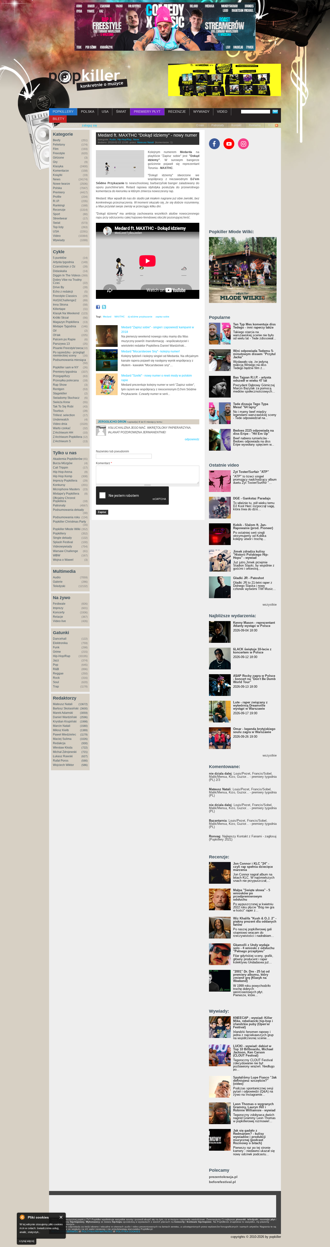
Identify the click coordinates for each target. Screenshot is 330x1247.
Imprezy (58, 608)
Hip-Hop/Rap (61, 656)
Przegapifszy (61, 376)
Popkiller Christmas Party (69, 521)
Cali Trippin (60, 467)
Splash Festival (63, 542)
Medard (107, 316)
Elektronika (60, 643)
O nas (200, 125)
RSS (271, 125)
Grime (57, 651)
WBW (56, 555)
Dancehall (59, 638)
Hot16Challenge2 (64, 300)
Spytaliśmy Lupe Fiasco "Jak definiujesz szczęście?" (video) (255, 1081)
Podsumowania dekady (68, 509)
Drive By (58, 287)
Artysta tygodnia (63, 262)
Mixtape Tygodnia (64, 326)
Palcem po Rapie (64, 339)
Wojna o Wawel (63, 559)
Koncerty (59, 612)
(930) (84, 743)
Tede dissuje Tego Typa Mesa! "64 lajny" (250, 405)
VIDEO (222, 111)
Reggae (58, 673)
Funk (56, 647)
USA (105, 111)
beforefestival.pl (222, 1182)
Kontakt (236, 125)
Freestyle (59, 153)
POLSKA (87, 111)
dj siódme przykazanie (140, 316)
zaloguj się (89, 125)
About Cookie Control (22, 1217)
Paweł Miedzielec (64, 734)
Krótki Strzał (61, 317)
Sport (56, 214)
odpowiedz (192, 439)
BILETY (58, 119)
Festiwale (59, 603)
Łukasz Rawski (63, 756)
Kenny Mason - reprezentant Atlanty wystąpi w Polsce (254, 624)
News (56, 179)
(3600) (84, 708)
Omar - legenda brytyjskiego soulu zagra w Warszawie (254, 730)
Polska (57, 188)
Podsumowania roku (66, 517)
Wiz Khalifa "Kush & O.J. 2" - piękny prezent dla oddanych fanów (254, 921)
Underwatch (61, 419)
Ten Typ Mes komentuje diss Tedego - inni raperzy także (254, 325)
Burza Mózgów (62, 463)
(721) (84, 751)
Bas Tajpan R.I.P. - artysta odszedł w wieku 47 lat (252, 379)
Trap (56, 686)
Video (57, 236)
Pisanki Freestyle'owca (68, 348)
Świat (56, 222)
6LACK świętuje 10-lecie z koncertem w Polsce (252, 650)
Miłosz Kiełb (61, 730)
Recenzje (59, 209)
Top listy (58, 227)
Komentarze (61, 170)
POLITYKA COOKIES (128, 1231)
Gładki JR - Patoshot (248, 578)
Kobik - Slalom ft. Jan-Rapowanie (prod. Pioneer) (253, 526)
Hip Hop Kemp (62, 476)
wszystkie (270, 604)
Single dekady (62, 537)
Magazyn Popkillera (66, 322)
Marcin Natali (61, 726)
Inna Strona (60, 304)
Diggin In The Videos (66, 275)
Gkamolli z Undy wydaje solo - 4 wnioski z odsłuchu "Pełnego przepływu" (253, 948)
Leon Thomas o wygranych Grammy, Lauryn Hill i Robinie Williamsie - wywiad (254, 1107)
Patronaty (217, 125)
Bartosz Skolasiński (66, 708)
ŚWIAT (121, 111)
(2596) (84, 717)
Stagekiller (60, 393)
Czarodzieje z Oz (64, 266)
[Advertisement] (152, 407)
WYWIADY (201, 111)
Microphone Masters (66, 489)
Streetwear (60, 218)
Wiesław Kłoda (62, 747)
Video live (59, 621)
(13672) (83, 704)
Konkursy (59, 485)
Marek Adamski (63, 713)
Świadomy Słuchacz (66, 397)
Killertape (59, 309)
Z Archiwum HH (63, 432)
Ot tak (56, 335)
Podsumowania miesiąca (69, 360)
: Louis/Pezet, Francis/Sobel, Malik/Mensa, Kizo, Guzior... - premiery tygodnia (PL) (243, 792)
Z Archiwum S (62, 441)
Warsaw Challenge (65, 551)
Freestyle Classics (65, 296)
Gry (55, 162)
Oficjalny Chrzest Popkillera (64, 499)
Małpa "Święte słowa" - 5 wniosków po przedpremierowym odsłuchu (251, 894)
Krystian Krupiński (65, 721)
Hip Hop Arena (62, 472)
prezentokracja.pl (223, 1176)
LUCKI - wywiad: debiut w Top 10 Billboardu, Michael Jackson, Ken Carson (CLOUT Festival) (253, 1050)
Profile (57, 196)
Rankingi (59, 205)
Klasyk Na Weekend (66, 313)
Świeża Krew (61, 402)
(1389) (84, 730)
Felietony (59, 144)
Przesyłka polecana (66, 380)
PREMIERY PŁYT (147, 111)
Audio (57, 577)
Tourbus (58, 411)
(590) (84, 760)
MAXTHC (120, 316)
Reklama (255, 125)
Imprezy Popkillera (65, 480)
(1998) (84, 721)
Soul (56, 682)
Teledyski (59, 586)
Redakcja (59, 743)
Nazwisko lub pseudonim (112, 451)
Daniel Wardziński (65, 717)
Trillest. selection (64, 415)
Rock (56, 678)
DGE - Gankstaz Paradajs (252, 498)
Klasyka (58, 166)
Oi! (55, 330)
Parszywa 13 (61, 343)
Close (61, 1217)
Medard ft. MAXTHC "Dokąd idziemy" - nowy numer (147, 135)
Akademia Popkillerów (67, 459)
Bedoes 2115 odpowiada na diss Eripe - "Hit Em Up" (253, 432)
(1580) (84, 725)
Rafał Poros (60, 760)
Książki (57, 175)
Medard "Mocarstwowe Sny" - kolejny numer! (150, 351)
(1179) (84, 734)
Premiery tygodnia (65, 371)
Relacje (58, 616)
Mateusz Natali (62, 704)
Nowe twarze (61, 183)
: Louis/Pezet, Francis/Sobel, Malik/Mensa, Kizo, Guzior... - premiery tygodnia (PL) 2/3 (243, 777)
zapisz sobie (162, 316)
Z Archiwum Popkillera (67, 437)
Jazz (56, 660)
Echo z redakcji (63, 291)
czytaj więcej (26, 1241)
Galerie (58, 581)
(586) (84, 765)
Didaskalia (60, 271)
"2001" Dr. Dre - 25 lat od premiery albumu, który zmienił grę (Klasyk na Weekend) (251, 976)
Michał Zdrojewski (65, 752)
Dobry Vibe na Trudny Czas (67, 281)
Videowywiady (62, 546)
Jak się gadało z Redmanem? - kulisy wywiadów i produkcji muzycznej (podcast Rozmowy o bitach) (249, 1137)
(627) (84, 756)
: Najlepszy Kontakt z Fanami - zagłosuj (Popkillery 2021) (242, 837)
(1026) (84, 738)
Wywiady (59, 240)
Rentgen (58, 389)
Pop (55, 664)
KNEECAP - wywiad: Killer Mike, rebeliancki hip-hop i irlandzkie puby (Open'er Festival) (253, 1022)
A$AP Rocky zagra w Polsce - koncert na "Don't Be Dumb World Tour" (254, 679)
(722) (84, 747)
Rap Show (60, 384)
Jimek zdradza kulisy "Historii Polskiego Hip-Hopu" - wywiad (250, 555)
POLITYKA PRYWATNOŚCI (97, 1231)
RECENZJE (177, 111)
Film (55, 149)
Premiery (59, 192)
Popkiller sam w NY (66, 367)
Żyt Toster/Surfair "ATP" (251, 472)
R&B (56, 669)
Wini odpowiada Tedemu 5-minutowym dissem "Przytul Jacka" (254, 354)
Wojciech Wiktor (63, 765)
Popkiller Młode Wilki (66, 529)
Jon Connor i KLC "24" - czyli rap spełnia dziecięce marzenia (253, 867)
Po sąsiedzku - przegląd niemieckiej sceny (69, 354)
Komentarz (104, 463)
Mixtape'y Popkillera (66, 493)
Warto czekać (62, 428)
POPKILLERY (63, 111)
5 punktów (59, 257)
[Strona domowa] (88, 80)
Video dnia (60, 424)
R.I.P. (56, 201)
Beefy (56, 140)
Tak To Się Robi (63, 406)
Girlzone (58, 157)
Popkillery (59, 533)
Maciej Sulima (62, 739)
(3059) (84, 712)
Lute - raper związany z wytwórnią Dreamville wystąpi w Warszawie (250, 705)
